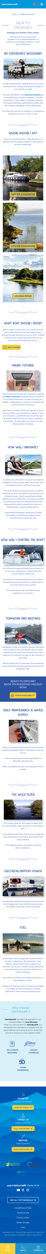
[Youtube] (18, 1190)
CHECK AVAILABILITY (25, 695)
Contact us (38, 1250)
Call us (23, 1250)
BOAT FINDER (14, 347)
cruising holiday (25, 507)
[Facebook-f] (23, 1190)
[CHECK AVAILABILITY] (12, 695)
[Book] (7, 1247)
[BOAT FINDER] (5, 347)
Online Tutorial (12, 396)
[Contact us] (38, 1247)
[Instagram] (27, 1190)
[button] (42, 4)
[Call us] (23, 1247)
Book (7, 1250)
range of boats (15, 329)
